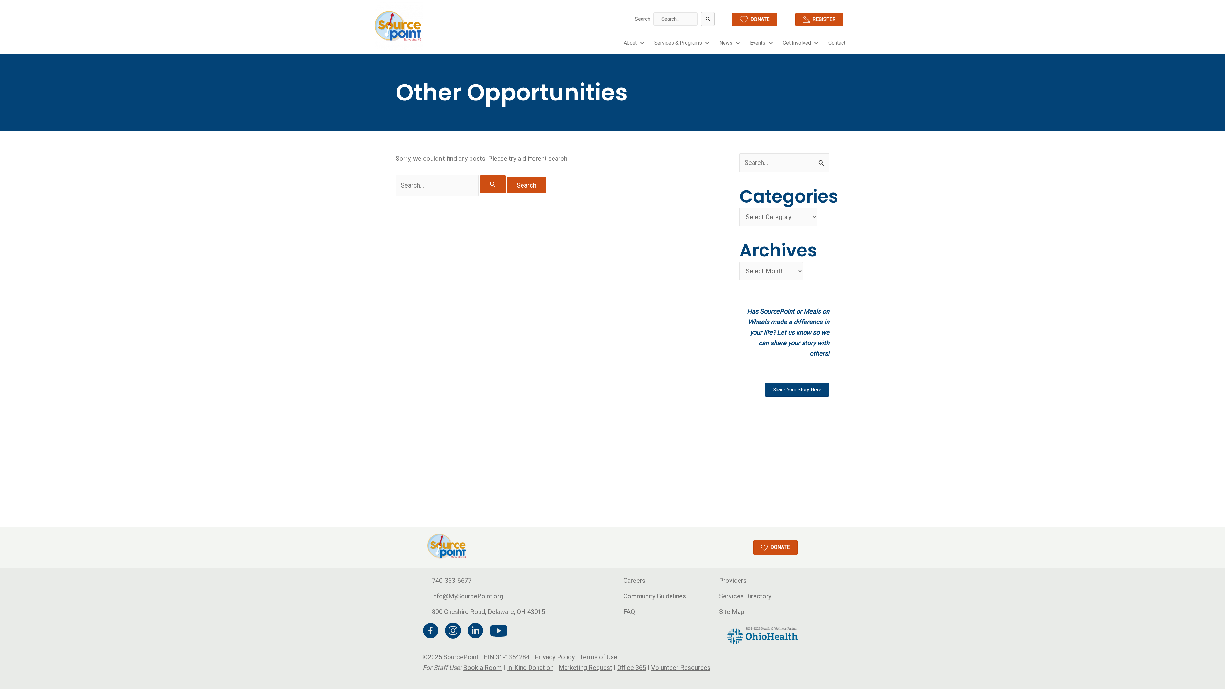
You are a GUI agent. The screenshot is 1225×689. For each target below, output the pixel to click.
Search (642, 19)
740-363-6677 (451, 580)
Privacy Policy (555, 657)
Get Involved (797, 43)
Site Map (731, 612)
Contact (836, 43)
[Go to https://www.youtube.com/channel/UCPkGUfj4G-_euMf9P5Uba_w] (498, 631)
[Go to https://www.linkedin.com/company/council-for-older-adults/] (475, 632)
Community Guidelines (654, 596)
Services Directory (745, 596)
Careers (634, 580)
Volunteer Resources (680, 667)
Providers (732, 580)
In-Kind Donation (530, 667)
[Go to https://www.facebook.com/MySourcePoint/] (431, 632)
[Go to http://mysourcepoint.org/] (399, 26)
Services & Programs (678, 43)
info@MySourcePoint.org (467, 596)
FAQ (629, 612)
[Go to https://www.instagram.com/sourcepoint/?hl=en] (453, 632)
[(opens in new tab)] (762, 635)
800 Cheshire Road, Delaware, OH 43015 (488, 612)
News (725, 43)
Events (757, 43)
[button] (708, 19)
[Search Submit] (493, 184)
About (630, 43)
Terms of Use (598, 657)
